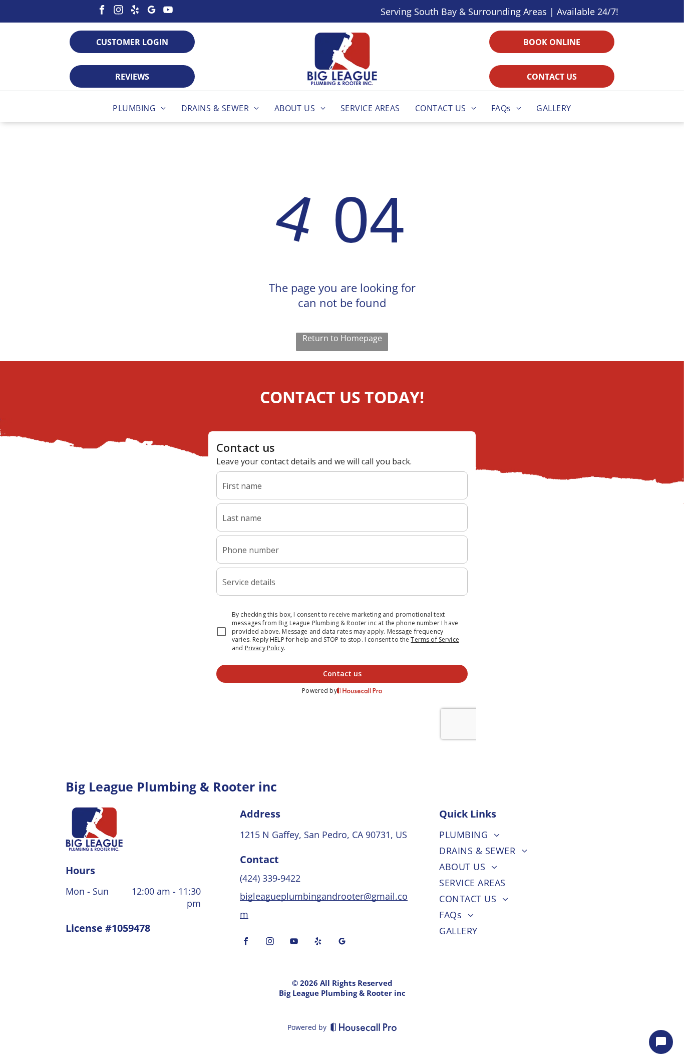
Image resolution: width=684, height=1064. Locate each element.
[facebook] (102, 11)
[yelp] (135, 11)
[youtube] (168, 11)
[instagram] (118, 11)
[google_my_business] (151, 11)
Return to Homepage (342, 338)
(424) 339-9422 (271, 878)
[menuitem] (139, 108)
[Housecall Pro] (363, 1027)
